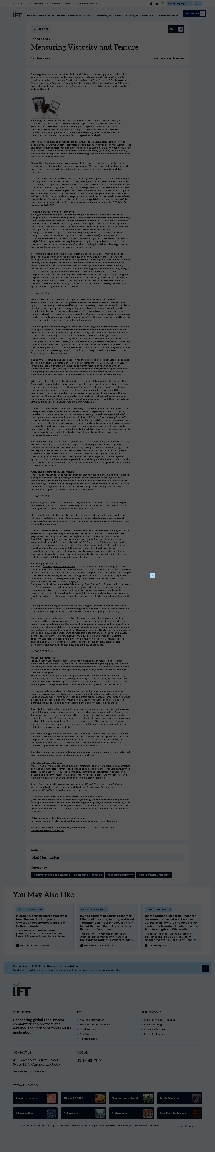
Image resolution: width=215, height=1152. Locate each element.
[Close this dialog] (152, 575)
